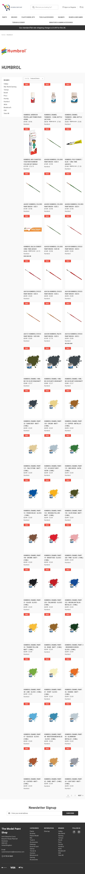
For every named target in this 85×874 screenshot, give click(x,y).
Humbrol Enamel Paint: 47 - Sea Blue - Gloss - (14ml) (32, 736)
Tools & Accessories (46, 17)
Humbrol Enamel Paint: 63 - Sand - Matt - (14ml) (53, 780)
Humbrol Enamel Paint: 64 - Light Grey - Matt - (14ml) (73, 781)
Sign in (66, 7)
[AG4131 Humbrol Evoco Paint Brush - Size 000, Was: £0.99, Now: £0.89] (33, 316)
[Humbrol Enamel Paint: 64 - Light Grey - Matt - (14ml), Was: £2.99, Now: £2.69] (74, 762)
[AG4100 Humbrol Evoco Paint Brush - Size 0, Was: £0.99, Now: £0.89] (74, 229)
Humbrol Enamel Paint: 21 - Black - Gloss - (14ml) (32, 602)
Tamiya (6, 90)
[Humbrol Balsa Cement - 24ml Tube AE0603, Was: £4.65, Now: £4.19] (33, 229)
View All (6, 113)
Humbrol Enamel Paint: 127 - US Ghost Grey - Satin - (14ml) (53, 468)
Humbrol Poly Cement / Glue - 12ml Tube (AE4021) (73, 162)
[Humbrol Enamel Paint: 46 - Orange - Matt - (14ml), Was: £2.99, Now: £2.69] (74, 672)
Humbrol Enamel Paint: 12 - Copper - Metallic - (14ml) (73, 423)
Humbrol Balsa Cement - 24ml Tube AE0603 (33, 248)
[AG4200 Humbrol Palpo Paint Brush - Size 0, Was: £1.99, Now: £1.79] (53, 316)
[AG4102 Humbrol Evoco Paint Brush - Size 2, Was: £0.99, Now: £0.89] (74, 316)
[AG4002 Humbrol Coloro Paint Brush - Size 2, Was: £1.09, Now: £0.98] (53, 187)
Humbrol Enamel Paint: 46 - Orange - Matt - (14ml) (73, 692)
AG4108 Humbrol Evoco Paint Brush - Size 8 (73, 293)
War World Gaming (10, 87)
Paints (4, 17)
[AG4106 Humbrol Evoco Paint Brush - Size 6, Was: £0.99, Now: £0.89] (53, 274)
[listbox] (37, 78)
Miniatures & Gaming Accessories (61, 22)
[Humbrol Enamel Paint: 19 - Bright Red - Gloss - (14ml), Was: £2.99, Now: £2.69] (53, 538)
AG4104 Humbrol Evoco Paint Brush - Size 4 (32, 293)
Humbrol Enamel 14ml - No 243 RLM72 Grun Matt (53, 380)
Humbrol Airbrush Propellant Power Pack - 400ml (33, 117)
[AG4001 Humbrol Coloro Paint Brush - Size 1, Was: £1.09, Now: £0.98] (33, 187)
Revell (6, 93)
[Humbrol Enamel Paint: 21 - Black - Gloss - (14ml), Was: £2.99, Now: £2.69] (33, 583)
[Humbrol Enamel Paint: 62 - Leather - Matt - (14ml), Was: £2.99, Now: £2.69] (33, 762)
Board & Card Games (76, 17)
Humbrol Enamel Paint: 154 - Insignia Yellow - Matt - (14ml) (53, 513)
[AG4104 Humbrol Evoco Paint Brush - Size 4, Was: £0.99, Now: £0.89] (33, 274)
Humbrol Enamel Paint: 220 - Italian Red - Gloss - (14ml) (53, 602)
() (82, 7)
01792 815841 (8, 856)
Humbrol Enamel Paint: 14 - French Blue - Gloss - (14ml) (32, 513)
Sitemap (47, 831)
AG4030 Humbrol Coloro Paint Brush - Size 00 (53, 248)
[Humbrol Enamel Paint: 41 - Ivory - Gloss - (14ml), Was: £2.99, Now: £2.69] (53, 672)
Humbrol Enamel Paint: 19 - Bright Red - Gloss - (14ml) (53, 558)
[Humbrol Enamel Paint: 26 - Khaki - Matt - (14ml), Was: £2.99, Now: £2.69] (53, 627)
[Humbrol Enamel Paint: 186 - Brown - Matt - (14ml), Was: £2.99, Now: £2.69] (33, 538)
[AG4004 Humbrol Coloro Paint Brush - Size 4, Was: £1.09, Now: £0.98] (74, 187)
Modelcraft (7, 107)
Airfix (5, 104)
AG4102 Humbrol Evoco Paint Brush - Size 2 (73, 335)
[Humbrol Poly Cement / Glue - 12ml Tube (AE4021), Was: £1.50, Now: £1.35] (74, 142)
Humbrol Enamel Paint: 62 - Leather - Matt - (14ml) (32, 781)
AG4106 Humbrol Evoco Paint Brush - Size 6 (53, 293)
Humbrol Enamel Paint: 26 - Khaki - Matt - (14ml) (53, 646)
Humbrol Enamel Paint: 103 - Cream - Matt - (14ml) (53, 423)
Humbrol (7, 102)
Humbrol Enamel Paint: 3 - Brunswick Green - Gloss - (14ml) (74, 647)
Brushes (14, 17)
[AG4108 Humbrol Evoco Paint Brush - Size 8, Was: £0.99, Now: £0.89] (74, 274)
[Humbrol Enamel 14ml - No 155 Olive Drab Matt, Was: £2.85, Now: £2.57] (33, 361)
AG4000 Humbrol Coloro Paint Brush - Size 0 (53, 161)
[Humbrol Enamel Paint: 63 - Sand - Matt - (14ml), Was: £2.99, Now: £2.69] (53, 762)
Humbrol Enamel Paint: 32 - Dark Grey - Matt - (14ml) (32, 423)
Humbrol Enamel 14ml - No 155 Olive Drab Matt (32, 380)
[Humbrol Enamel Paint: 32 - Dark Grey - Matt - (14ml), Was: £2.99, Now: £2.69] (33, 404)
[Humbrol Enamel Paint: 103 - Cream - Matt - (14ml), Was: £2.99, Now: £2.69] (53, 404)
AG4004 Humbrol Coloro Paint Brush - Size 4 (74, 205)
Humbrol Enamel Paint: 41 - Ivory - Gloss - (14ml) (53, 692)
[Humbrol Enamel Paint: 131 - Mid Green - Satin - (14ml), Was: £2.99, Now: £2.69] (74, 449)
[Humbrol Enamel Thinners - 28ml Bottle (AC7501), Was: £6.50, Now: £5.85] (74, 97)
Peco (5, 96)
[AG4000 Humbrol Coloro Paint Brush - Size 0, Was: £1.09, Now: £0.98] (53, 142)
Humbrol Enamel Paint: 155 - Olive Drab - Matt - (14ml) (73, 513)
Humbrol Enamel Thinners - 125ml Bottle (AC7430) (53, 117)
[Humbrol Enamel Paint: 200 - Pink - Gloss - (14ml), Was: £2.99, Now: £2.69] (74, 538)
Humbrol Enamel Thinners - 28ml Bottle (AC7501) (73, 117)
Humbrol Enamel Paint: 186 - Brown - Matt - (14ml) (32, 558)
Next (80, 795)
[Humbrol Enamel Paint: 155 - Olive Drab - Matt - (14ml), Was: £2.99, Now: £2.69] (74, 493)
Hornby (6, 99)
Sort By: (27, 78)
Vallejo (6, 84)
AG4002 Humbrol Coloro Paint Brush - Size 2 (53, 205)
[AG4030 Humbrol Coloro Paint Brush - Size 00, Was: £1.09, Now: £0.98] (53, 229)
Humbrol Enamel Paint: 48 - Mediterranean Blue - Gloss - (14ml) (53, 736)
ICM (5, 110)
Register (73, 7)
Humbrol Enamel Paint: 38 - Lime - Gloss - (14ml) (32, 691)
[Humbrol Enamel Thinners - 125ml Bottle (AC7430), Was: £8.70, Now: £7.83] (53, 97)
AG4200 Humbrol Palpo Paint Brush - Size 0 (52, 335)
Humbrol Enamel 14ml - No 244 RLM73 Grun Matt (74, 380)
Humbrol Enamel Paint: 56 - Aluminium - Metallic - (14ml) (73, 736)
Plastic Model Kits (28, 17)
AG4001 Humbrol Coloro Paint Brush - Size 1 (33, 205)
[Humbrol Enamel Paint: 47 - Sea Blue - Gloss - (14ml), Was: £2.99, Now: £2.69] (33, 717)
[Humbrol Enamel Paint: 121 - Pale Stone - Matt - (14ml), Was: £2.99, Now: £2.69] (33, 449)
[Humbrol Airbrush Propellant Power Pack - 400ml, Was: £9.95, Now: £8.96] (33, 97)
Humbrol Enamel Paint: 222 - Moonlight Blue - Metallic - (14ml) (73, 602)
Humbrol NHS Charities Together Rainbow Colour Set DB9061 (32, 162)
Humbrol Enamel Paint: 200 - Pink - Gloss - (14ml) (74, 557)
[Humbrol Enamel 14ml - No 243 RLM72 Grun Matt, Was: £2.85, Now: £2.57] (53, 361)
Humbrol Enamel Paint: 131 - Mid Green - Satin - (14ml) (73, 468)
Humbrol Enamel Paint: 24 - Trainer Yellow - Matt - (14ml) (32, 647)
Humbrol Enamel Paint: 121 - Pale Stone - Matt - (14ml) (32, 468)
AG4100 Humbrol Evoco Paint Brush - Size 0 (73, 248)
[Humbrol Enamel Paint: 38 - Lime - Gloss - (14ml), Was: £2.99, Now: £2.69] (33, 672)
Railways (61, 17)
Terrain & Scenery (18, 22)
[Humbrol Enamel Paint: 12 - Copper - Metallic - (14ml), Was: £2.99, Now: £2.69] (74, 404)
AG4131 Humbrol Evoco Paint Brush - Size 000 (32, 335)
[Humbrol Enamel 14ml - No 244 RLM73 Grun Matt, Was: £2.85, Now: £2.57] (74, 361)
